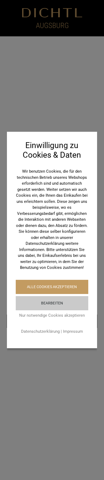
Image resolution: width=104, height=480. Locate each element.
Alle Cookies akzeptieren (52, 287)
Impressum (73, 331)
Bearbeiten (52, 303)
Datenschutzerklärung (40, 331)
